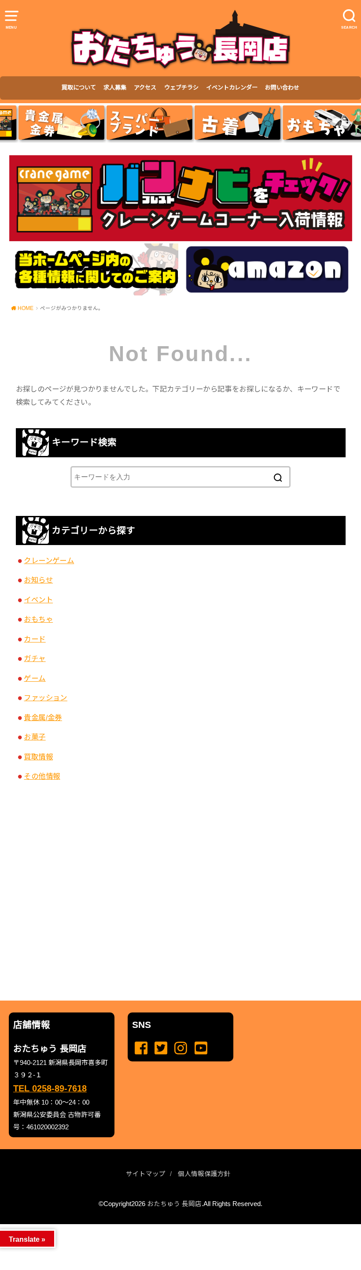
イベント (38, 600)
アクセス (145, 87)
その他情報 (42, 776)
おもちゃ (38, 619)
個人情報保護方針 (204, 1173)
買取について (79, 87)
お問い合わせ (282, 87)
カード (34, 639)
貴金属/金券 (43, 717)
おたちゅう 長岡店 (174, 1203)
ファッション (45, 698)
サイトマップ (146, 1173)
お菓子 (34, 737)
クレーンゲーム (49, 560)
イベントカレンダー (232, 87)
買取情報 (38, 757)
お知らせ (38, 580)
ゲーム (34, 678)
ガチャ (34, 658)
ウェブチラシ (181, 87)
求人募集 (114, 87)
